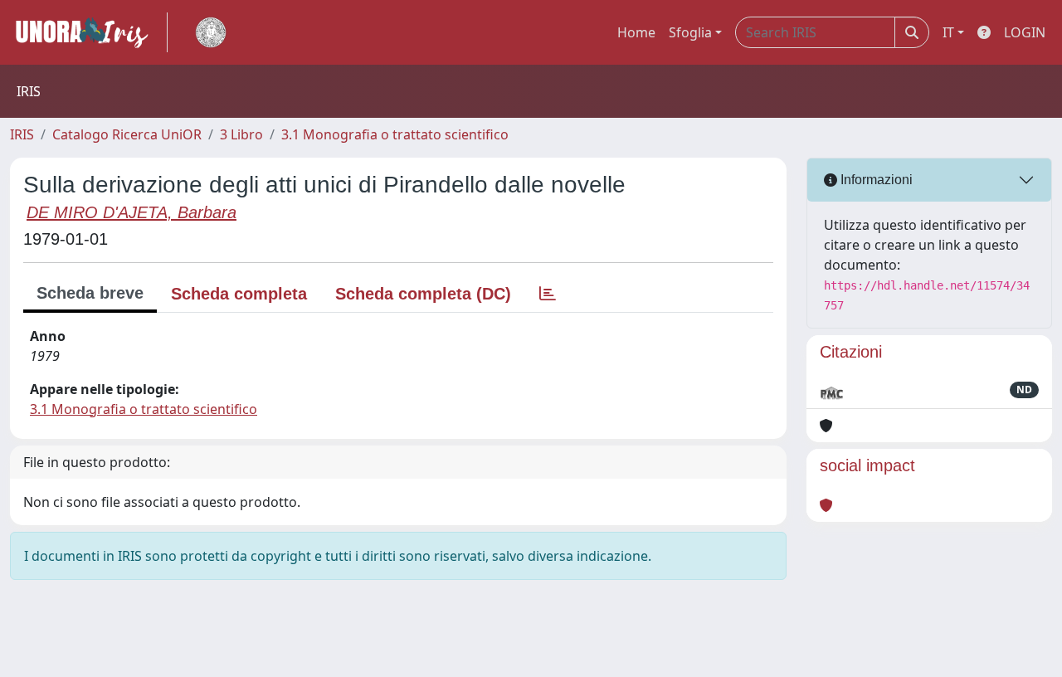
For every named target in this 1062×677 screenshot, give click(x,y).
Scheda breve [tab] (90, 293)
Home (636, 32)
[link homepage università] (211, 32)
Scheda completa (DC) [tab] (423, 294)
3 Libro (241, 134)
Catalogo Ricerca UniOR (127, 134)
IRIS (22, 134)
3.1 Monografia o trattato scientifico (395, 134)
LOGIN (1024, 32)
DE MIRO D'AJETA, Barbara (131, 212)
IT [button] (948, 32)
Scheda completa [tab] (239, 294)
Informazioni (875, 180)
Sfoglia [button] (690, 32)
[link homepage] (89, 32)
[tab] (547, 293)
